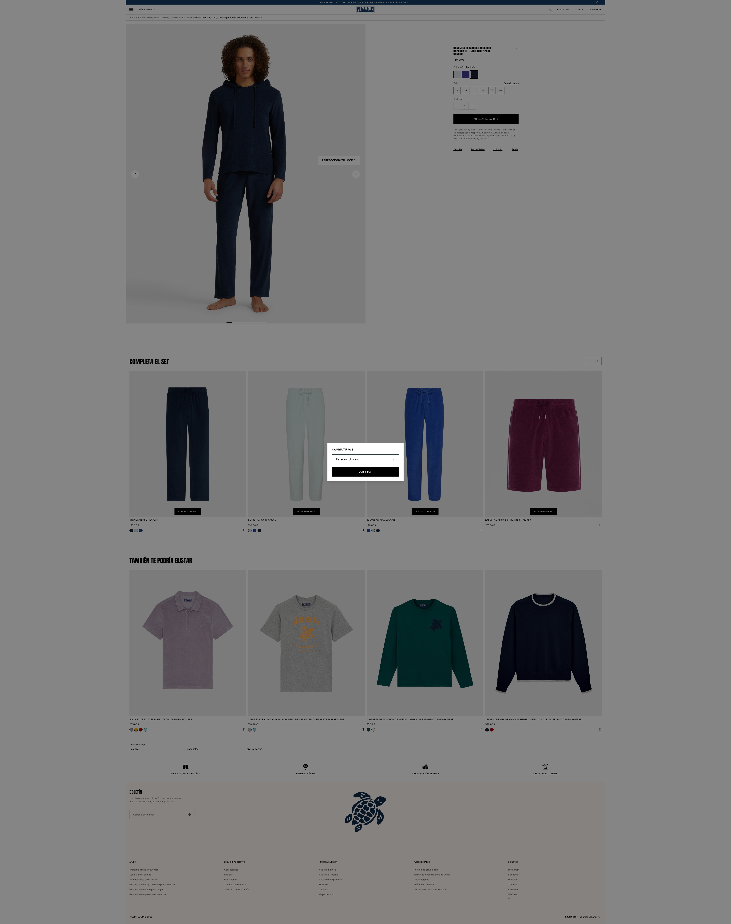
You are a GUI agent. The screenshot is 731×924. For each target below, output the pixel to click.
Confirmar (365, 471)
